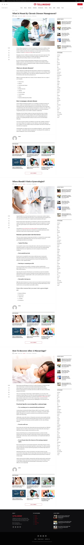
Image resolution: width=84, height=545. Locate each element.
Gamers (58, 420)
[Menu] (82, 8)
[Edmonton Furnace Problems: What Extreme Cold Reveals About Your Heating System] (59, 22)
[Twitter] (9, 53)
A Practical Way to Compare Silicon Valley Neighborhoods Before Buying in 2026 (66, 28)
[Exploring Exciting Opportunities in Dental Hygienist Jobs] (48, 149)
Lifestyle (58, 7)
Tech (58, 111)
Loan (58, 97)
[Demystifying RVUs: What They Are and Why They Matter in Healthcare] (33, 149)
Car (57, 403)
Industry (58, 89)
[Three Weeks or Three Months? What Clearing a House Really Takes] (59, 34)
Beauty (25, 7)
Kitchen (58, 92)
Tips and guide (59, 114)
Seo (57, 106)
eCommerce (59, 72)
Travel (62, 7)
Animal (58, 56)
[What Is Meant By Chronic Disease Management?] (33, 32)
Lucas (19, 136)
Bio (57, 61)
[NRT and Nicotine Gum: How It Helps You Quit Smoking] (19, 149)
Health (54, 7)
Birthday (58, 62)
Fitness (50, 7)
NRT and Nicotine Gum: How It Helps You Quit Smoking (18, 155)
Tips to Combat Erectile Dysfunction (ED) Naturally (17, 168)
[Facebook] (9, 50)
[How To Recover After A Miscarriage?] (33, 369)
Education (58, 73)
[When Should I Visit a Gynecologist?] (33, 200)
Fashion (46, 7)
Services (58, 445)
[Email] (9, 59)
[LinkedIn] (9, 55)
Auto (58, 58)
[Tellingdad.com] (42, 4)
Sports (58, 109)
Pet (57, 103)
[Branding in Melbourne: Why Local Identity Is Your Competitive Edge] (48, 162)
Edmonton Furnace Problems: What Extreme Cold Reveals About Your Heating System (67, 22)
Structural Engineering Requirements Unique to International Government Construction (66, 40)
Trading (58, 115)
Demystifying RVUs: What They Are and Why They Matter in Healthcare (33, 155)
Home (21, 7)
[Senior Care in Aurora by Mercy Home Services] (33, 162)
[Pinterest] (9, 57)
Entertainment (40, 7)
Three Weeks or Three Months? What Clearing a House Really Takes (66, 34)
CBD (58, 67)
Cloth (58, 70)
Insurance (58, 90)
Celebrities (35, 7)
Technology (59, 112)
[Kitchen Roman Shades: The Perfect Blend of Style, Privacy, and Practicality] (59, 47)
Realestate (59, 104)
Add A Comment (33, 173)
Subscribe (80, 4)
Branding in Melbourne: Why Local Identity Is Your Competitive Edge (47, 168)
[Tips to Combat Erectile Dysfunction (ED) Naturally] (19, 162)
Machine (58, 98)
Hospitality (58, 87)
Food (58, 417)
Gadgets (58, 81)
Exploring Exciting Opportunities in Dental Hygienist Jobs (48, 155)
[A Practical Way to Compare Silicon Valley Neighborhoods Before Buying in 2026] (59, 28)
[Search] (80, 8)
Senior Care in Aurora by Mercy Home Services (33, 168)
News (58, 101)
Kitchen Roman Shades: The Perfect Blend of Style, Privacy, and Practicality (67, 46)
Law (57, 431)
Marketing (58, 100)
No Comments (29, 353)
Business (29, 7)
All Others (58, 392)
